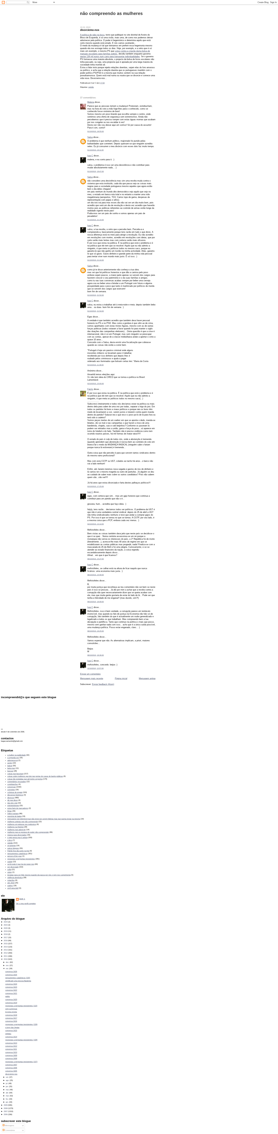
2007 (6, 1111)
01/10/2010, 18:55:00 (95, 131)
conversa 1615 (11, 1030)
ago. (8, 1080)
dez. (8, 962)
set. (7, 1077)
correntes (11, 790)
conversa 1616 (11, 1021)
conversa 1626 (11, 971)
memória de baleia (14, 816)
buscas (10, 771)
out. (7, 968)
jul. (7, 1083)
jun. (7, 1086)
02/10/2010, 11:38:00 (95, 365)
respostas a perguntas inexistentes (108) (21, 1040)
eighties (8, 1034)
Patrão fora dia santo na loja (18, 851)
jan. (7, 1102)
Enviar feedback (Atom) (103, 684)
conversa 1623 (11, 987)
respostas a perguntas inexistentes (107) (21, 1062)
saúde (9, 862)
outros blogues (13, 848)
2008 (6, 1108)
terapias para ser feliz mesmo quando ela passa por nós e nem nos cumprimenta (39, 875)
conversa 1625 (11, 975)
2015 (6, 944)
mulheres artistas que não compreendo (22, 822)
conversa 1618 (11, 1015)
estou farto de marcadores (17, 808)
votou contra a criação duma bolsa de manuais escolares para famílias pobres (115, 52)
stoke (9, 872)
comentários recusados (16, 782)
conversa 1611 (11, 1049)
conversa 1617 (11, 1018)
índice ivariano (13, 814)
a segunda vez (13, 758)
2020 (6, 928)
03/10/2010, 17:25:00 (95, 486)
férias (9, 811)
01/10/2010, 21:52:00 (95, 295)
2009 (6, 1105)
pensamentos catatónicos (17, 854)
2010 (6, 959)
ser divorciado (13, 867)
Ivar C (90, 155)
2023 (6, 925)
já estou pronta (11, 1012)
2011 (6, 956)
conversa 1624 (11, 984)
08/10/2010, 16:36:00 (95, 655)
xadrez (10, 886)
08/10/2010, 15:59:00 (95, 575)
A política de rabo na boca (92, 35)
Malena (90, 102)
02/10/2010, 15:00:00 (95, 383)
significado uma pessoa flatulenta (18, 981)
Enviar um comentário (90, 674)
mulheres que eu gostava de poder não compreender (28, 832)
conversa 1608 (11, 1058)
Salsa (90, 137)
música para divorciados (17, 835)
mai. (7, 1090)
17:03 (102, 83)
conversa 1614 (11, 1037)
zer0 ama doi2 (13, 888)
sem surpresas (11, 1009)
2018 (6, 934)
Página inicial (121, 678)
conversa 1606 (11, 1068)
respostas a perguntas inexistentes (21, 859)
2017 (6, 937)
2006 (6, 1114)
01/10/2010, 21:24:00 (95, 260)
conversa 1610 (11, 1052)
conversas (11, 787)
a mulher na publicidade (16, 755)
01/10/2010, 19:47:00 (95, 171)
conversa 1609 (11, 1055)
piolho (7, 996)
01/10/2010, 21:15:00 (95, 220)
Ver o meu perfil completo (26, 904)
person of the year (14, 856)
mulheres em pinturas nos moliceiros (21, 824)
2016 (6, 940)
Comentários (10, 1130)
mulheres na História (15, 827)
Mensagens (9, 1125)
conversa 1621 (11, 993)
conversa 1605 (11, 1071)
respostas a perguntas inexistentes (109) (21, 1024)
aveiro (9, 763)
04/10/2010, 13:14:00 (95, 524)
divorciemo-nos (89, 29)
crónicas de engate (14, 792)
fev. (7, 1099)
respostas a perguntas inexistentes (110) (21, 1006)
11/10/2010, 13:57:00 (95, 668)
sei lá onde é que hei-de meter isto (20, 864)
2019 (6, 931)
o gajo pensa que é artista (17, 837)
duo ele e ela (12, 803)
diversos (10, 798)
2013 (6, 950)
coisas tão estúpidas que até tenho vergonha (24, 779)
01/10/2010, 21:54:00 (95, 311)
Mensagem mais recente (91, 678)
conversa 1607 (11, 1065)
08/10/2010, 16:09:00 (95, 602)
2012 (6, 953)
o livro (9, 840)
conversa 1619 (11, 1003)
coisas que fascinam (15, 774)
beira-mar (11, 768)
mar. (8, 1096)
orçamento (11, 845)
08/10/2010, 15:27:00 (95, 559)
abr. (7, 1093)
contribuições (12, 784)
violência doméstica (15, 877)
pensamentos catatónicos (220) (17, 978)
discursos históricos (15, 795)
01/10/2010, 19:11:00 (95, 150)
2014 (6, 947)
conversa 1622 (11, 990)
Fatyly (90, 389)
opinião (91, 87)
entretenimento (13, 805)
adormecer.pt (12, 760)
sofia (9, 869)
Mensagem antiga (147, 678)
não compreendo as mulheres (111, 13)
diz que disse (12, 800)
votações (11, 880)
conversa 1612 (11, 1046)
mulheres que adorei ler (16, 830)
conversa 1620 (11, 999)
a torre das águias (12, 1027)
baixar (9, 766)
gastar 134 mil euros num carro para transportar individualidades (110, 56)
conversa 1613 (11, 1043)
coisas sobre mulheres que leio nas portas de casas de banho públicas (35, 776)
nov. (7, 965)
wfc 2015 (10, 883)
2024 (6, 922)
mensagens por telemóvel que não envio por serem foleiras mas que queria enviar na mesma (43, 819)
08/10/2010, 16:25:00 (95, 631)
